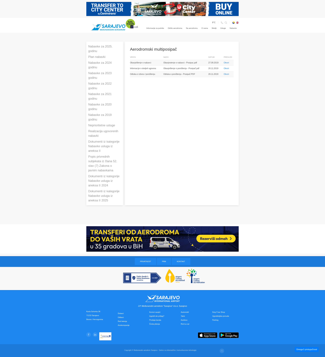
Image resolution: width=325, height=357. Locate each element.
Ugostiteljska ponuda (220, 316)
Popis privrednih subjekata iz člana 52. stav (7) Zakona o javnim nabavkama (102, 163)
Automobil (185, 312)
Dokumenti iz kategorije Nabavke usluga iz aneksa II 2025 (103, 195)
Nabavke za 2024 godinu (100, 65)
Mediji (214, 28)
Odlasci (121, 317)
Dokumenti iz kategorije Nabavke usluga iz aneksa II (103, 146)
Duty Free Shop (218, 312)
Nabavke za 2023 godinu (100, 75)
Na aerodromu (192, 28)
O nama (204, 28)
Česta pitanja (154, 324)
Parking (215, 320)
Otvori (226, 63)
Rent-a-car (185, 324)
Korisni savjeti (154, 312)
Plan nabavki (96, 57)
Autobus (184, 320)
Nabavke (233, 28)
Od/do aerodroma (175, 28)
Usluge (223, 28)
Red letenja (122, 321)
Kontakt (181, 261)
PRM (164, 261)
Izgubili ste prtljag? (156, 316)
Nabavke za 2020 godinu (100, 107)
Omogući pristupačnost (306, 349)
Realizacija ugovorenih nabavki (103, 133)
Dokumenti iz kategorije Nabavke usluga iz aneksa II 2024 (103, 180)
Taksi (183, 316)
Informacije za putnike (155, 28)
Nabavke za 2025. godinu (100, 49)
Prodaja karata (155, 320)
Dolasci (121, 313)
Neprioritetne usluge (101, 125)
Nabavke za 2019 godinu (100, 117)
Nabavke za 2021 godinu (100, 96)
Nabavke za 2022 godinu (100, 86)
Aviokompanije (123, 325)
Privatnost (145, 261)
